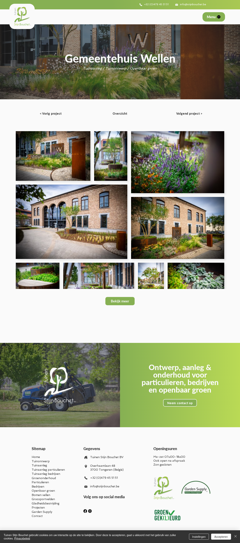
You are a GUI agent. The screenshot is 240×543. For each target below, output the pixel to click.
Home (36, 457)
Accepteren (221, 537)
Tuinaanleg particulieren (48, 469)
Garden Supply (42, 512)
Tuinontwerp (41, 461)
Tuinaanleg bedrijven (46, 474)
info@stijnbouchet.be (193, 4)
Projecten (38, 507)
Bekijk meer (120, 301)
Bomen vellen (41, 495)
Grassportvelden (43, 499)
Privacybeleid (22, 538)
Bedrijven (38, 486)
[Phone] (140, 4)
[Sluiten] (235, 536)
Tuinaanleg (39, 465)
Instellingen (199, 537)
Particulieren (40, 482)
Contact (37, 516)
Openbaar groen (43, 490)
